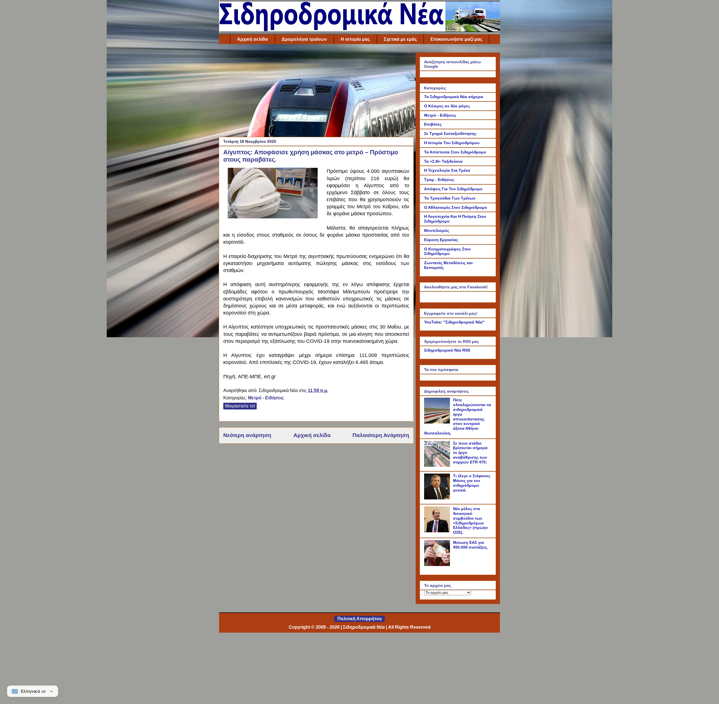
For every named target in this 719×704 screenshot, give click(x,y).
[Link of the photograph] (273, 216)
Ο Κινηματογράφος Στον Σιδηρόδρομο (447, 251)
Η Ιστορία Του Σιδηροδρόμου (451, 143)
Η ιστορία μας (355, 39)
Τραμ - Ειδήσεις (439, 179)
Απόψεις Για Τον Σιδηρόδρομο (453, 189)
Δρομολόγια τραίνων (304, 39)
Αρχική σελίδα (252, 39)
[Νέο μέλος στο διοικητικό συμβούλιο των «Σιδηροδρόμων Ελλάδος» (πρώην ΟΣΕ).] (438, 531)
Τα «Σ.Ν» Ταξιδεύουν (443, 161)
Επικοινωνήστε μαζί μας (456, 39)
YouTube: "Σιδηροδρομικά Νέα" (454, 322)
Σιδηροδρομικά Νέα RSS (447, 350)
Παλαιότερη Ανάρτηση (380, 435)
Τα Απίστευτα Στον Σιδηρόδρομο (455, 152)
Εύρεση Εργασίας (441, 239)
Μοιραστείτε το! (240, 406)
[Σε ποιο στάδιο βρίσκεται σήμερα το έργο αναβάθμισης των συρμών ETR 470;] (438, 465)
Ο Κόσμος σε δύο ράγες (447, 106)
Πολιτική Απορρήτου (359, 618)
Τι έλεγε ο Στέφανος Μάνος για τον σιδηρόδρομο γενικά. (471, 483)
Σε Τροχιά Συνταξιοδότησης (450, 133)
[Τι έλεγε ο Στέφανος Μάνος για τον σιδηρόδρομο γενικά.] (438, 498)
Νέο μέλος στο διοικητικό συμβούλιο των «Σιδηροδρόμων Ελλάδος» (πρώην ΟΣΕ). (470, 520)
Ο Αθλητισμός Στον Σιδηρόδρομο (455, 207)
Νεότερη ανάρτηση (247, 435)
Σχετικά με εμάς (400, 39)
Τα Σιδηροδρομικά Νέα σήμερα (453, 96)
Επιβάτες (433, 124)
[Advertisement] (316, 92)
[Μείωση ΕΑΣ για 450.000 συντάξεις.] (438, 564)
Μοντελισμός (436, 230)
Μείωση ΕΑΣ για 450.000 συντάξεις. (470, 544)
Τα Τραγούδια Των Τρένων (449, 198)
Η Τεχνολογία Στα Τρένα (447, 170)
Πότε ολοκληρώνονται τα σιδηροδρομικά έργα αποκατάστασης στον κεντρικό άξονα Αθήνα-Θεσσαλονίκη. (457, 416)
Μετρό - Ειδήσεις (266, 397)
